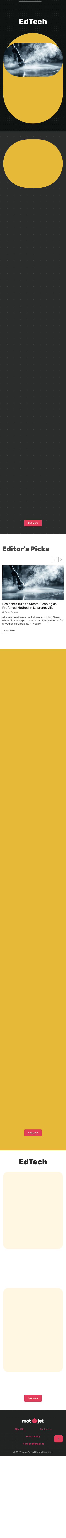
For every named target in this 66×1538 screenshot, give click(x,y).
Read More (9, 630)
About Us (19, 1429)
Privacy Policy (33, 1436)
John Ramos (11, 612)
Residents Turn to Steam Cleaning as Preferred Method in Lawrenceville (29, 606)
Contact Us (45, 1429)
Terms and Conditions (33, 1443)
